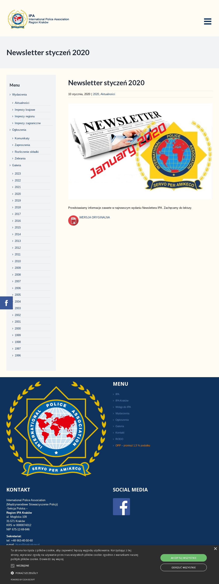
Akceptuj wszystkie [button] (183, 557)
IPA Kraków (122, 400)
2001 (18, 321)
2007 (18, 281)
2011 (18, 254)
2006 (18, 288)
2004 (18, 301)
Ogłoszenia (19, 129)
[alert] (109, 564)
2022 (18, 180)
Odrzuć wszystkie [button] (184, 567)
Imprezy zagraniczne (28, 123)
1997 (18, 348)
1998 (18, 342)
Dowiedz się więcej (52, 559)
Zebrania (20, 158)
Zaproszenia (22, 145)
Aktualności (108, 94)
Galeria (16, 165)
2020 (96, 94)
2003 (18, 308)
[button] (75, 573)
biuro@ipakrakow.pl (28, 544)
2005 (18, 294)
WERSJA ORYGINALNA (94, 217)
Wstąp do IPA (123, 407)
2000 (18, 328)
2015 (18, 227)
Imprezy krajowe (25, 109)
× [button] (215, 548)
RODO (119, 439)
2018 (18, 207)
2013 (18, 241)
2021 (18, 187)
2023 (18, 173)
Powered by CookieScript (23, 579)
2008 (18, 274)
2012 (18, 247)
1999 (18, 335)
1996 (18, 355)
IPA (117, 394)
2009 (18, 267)
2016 (18, 220)
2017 (18, 214)
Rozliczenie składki (27, 151)
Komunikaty (22, 138)
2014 (18, 234)
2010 (18, 261)
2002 (18, 315)
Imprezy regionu (25, 116)
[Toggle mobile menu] (208, 21)
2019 (18, 200)
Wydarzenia (19, 94)
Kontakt (119, 432)
